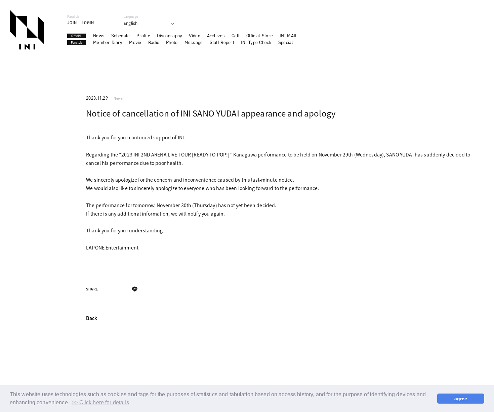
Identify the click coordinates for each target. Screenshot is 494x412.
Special (285, 42)
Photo (171, 42)
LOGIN (88, 23)
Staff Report (222, 42)
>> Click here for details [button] (100, 402)
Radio (153, 42)
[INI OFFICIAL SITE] (27, 30)
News (99, 36)
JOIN (72, 23)
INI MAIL (288, 36)
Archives (216, 36)
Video (194, 36)
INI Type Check (256, 42)
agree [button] (460, 398)
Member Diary (107, 42)
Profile (143, 36)
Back (91, 319)
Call (236, 36)
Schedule (120, 36)
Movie (135, 42)
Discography (169, 36)
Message (193, 42)
